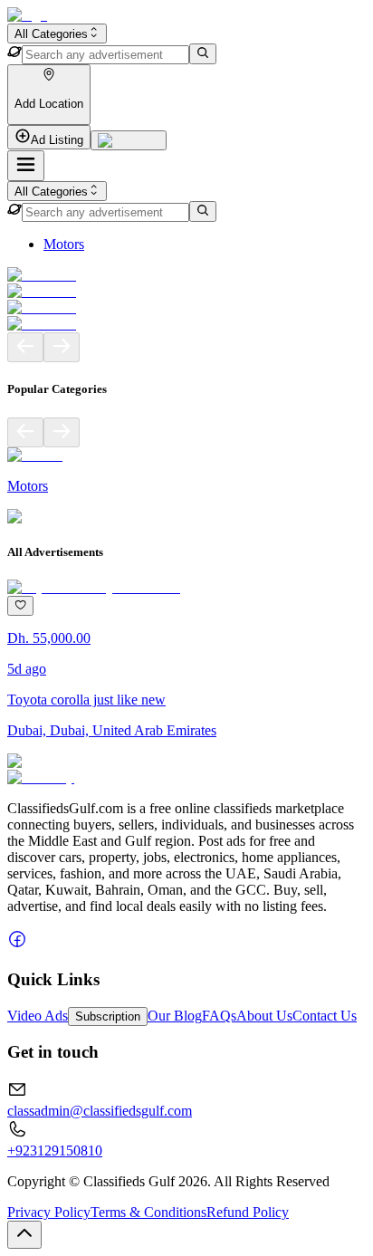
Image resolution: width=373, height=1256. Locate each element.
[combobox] (57, 33)
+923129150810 (54, 1150)
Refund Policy (247, 1212)
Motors (63, 244)
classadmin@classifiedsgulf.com (99, 1110)
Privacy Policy (49, 1212)
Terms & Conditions (148, 1212)
